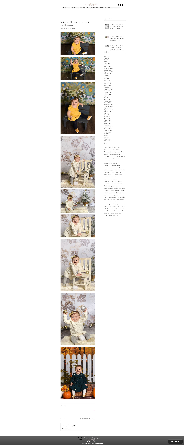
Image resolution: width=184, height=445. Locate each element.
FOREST (119, 165)
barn (117, 208)
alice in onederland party (109, 192)
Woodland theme (117, 188)
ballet (105, 208)
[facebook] (118, 5)
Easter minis (114, 165)
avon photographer (108, 204)
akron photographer (108, 190)
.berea (105, 147)
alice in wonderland (120, 192)
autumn (118, 201)
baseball (106, 211)
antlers (111, 195)
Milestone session (113, 177)
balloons (109, 208)
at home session (113, 201)
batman (124, 211)
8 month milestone (112, 158)
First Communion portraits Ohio (110, 170)
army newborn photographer (110, 199)
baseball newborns (113, 211)
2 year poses (107, 152)
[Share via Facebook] (61, 406)
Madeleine (106, 177)
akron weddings (116, 190)
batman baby (107, 213)
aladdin (122, 190)
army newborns (120, 199)
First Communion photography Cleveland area (113, 167)
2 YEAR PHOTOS (116, 149)
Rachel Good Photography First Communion (113, 183)
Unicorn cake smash (108, 188)
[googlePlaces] (120, 5)
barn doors (121, 208)
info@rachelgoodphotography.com (92, 438)
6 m (111, 156)
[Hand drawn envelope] (80, 438)
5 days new (106, 156)
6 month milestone (116, 156)
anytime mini (115, 195)
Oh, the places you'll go (109, 181)
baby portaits (113, 206)
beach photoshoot (108, 215)
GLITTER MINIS (121, 170)
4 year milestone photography (115, 154)
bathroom (120, 211)
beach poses (115, 215)
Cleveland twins (107, 165)
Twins (117, 186)
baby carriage (122, 204)
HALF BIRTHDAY (107, 172)
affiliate (123, 188)
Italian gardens (115, 172)
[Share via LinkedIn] (68, 406)
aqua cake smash (108, 197)
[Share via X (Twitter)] (64, 406)
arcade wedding (121, 197)
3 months (106, 154)
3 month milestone (120, 152)
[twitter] (96, 441)
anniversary (106, 195)
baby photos (106, 206)
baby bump (115, 204)
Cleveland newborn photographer (111, 163)
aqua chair (114, 197)
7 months (106, 158)
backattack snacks (120, 206)
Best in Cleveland (107, 161)
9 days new (119, 158)
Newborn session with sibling (110, 179)
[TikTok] (94, 441)
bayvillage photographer (116, 213)
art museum (106, 201)
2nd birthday (113, 152)
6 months (123, 156)
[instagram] (122, 5)
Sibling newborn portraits (109, 186)
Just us (120, 172)
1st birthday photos (108, 149)
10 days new (116, 147)
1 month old (110, 147)
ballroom (114, 208)
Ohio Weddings (118, 181)
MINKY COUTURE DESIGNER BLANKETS (113, 174)
